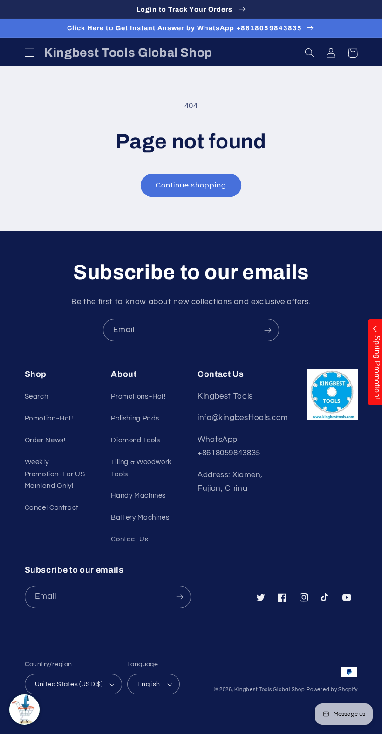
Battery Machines (140, 517)
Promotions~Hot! (138, 396)
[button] (29, 53)
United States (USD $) (69, 684)
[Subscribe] (268, 330)
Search (36, 396)
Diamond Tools (135, 440)
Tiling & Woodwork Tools (141, 468)
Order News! (45, 440)
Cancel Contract (52, 507)
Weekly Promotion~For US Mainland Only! (55, 474)
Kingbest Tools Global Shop (269, 689)
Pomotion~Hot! (49, 418)
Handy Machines (138, 495)
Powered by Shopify (332, 689)
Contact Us (129, 539)
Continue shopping (191, 185)
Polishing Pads (135, 418)
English (148, 684)
